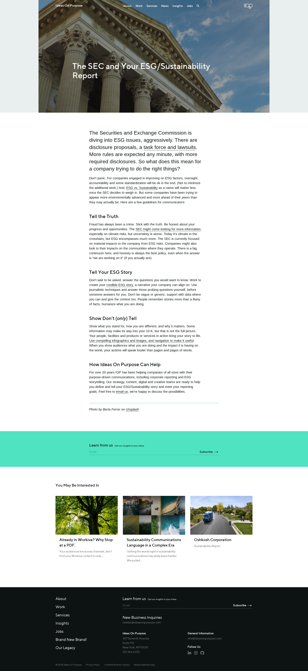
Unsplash (132, 409)
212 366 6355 (131, 652)
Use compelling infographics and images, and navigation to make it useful (141, 340)
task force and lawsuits (170, 147)
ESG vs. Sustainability (142, 188)
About (127, 6)
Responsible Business (144, 665)
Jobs (190, 6)
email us (122, 391)
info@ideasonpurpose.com (205, 638)
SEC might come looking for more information (168, 229)
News (165, 6)
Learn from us (116, 445)
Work (139, 6)
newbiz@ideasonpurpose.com (142, 622)
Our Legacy (65, 648)
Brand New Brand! (71, 640)
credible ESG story (119, 285)
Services (151, 6)
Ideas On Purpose (69, 5)
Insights (177, 6)
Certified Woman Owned (116, 665)
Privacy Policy (93, 665)
